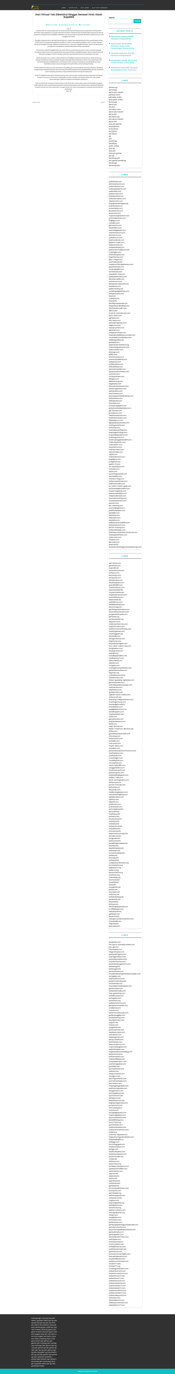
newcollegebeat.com (117, 230)
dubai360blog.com (116, 1120)
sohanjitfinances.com (117, 1246)
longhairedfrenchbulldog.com (120, 1052)
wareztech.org (114, 1000)
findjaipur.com (114, 220)
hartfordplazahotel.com (118, 906)
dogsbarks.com (115, 384)
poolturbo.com (115, 804)
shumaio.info (114, 858)
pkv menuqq (41, 1343)
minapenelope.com (116, 247)
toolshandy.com (115, 755)
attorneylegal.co (115, 1108)
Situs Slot (73, 8)
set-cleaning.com (116, 505)
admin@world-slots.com (69, 25)
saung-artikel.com (116, 1039)
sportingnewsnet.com (117, 1078)
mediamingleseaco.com (118, 792)
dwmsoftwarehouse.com (119, 386)
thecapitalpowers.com (118, 1256)
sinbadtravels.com (116, 996)
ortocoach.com (115, 1220)
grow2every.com (115, 413)
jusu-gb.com (114, 947)
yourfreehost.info (115, 262)
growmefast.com (116, 1125)
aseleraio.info (114, 1176)
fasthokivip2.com (115, 1042)
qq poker (41, 1352)
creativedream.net (116, 714)
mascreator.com (115, 444)
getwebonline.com (116, 719)
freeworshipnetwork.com (119, 347)
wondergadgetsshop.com (119, 291)
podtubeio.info (114, 850)
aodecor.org (114, 870)
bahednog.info (114, 966)
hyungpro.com (114, 1076)
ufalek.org (113, 1132)
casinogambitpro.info (117, 957)
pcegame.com (115, 462)
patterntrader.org (116, 1156)
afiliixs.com (113, 354)
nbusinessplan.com (116, 582)
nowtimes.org (114, 875)
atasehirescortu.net (117, 1100)
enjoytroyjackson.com (117, 388)
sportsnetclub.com (116, 1030)
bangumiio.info (114, 838)
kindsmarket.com (116, 738)
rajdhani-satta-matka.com (119, 694)
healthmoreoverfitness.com (120, 629)
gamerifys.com (115, 565)
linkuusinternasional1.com (119, 284)
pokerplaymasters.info (118, 959)
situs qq (112, 148)
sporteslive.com (115, 1083)
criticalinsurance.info (117, 675)
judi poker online (115, 97)
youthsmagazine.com (117, 1064)
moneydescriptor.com (118, 1061)
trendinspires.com (116, 760)
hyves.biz (112, 885)
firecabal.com (114, 403)
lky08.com (113, 724)
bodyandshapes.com (117, 530)
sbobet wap (45, 1359)
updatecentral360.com (118, 1169)
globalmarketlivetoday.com (120, 408)
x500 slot (50, 1327)
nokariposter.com (116, 677)
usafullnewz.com (115, 181)
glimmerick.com (115, 225)
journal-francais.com (117, 785)
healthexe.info (114, 814)
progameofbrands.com (118, 614)
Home (64, 8)
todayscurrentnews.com (118, 1261)
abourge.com (114, 352)
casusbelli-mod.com (117, 274)
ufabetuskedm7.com (117, 1288)
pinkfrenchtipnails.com (118, 1088)
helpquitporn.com (116, 420)
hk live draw (113, 129)
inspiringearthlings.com (118, 432)
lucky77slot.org (115, 1122)
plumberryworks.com (117, 1227)
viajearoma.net (115, 325)
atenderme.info (115, 836)
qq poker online (42, 1320)
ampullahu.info (114, 828)
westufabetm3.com (116, 1300)
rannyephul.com (115, 763)
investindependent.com (118, 435)
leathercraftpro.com (117, 1210)
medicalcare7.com (116, 658)
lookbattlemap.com (117, 1017)
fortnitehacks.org (116, 865)
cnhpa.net (113, 1159)
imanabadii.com (115, 921)
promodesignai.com (117, 508)
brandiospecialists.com (118, 656)
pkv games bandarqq (117, 160)
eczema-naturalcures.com (119, 313)
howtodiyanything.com (118, 430)
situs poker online (116, 99)
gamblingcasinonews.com (119, 609)
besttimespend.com (117, 1195)
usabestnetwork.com (117, 1003)
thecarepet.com (115, 949)
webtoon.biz (113, 1071)
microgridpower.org (117, 1212)
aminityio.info (114, 821)
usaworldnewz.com (116, 186)
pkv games (45, 1341)
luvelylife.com (114, 741)
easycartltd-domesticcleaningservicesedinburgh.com (125, 545)
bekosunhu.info (115, 841)
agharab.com (114, 330)
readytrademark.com (117, 496)
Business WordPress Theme (87, 1371)
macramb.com (115, 743)
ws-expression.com (116, 466)
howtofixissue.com (116, 597)
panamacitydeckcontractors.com (122, 751)
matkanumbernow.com (118, 624)
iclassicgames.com (116, 1037)
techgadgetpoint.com (117, 1113)
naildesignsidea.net (116, 340)
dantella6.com (114, 636)
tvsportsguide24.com (117, 1115)
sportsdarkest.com (116, 1069)
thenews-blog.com (116, 479)
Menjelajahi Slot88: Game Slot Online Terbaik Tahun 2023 (124, 61)
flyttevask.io (113, 902)
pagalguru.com (115, 459)
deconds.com (114, 542)
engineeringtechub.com (118, 1103)
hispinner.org (114, 673)
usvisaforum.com (115, 237)
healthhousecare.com (117, 415)
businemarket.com (116, 1056)
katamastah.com (116, 1171)
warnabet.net (114, 892)
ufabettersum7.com (117, 1276)
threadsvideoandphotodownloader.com (125, 974)
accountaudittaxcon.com (119, 1188)
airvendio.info (114, 811)
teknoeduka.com (115, 476)
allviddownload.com (117, 604)
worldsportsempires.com (119, 1166)
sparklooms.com (115, 1251)
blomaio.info (113, 846)
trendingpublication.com (118, 1268)
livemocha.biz (114, 880)
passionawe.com (115, 1222)
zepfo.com (113, 471)
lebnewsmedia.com (116, 279)
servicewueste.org (116, 619)
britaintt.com (114, 539)
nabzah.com (114, 663)
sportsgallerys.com (116, 1093)
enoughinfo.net (115, 887)
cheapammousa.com (117, 332)
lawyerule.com (114, 790)
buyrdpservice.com (116, 1020)
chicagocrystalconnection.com (121, 919)
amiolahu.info (114, 824)
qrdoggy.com (114, 1142)
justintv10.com (114, 787)
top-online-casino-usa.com (120, 646)
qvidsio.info (113, 855)
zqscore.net (113, 1173)
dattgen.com (114, 379)
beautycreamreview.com (119, 371)
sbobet (53, 1359)
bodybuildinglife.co (116, 1139)
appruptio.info (114, 926)
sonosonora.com (115, 281)
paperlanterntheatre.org (119, 345)
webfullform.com (115, 602)
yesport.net (113, 1022)
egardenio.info (114, 1181)
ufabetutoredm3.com (117, 1290)
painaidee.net (114, 1066)
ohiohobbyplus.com (116, 254)
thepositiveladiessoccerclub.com (122, 335)
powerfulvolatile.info (117, 853)
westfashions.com (116, 753)
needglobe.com (115, 1217)
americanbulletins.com (118, 359)
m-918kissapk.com (116, 909)
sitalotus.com (114, 1161)
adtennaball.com (115, 660)
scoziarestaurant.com (117, 501)
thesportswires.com (117, 1074)
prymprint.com (115, 1190)
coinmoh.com (114, 374)
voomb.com (113, 1110)
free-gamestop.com (117, 993)
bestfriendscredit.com (118, 308)
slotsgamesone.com (117, 638)
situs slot (44, 1334)
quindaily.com (114, 513)
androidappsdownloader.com (120, 685)
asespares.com (115, 362)
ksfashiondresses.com (117, 1154)
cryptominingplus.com (118, 1047)
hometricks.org (115, 1208)
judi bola (48, 1357)
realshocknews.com (117, 1147)
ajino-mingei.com (116, 259)
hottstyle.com (114, 427)
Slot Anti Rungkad (99, 8)
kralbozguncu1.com (116, 437)
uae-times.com (115, 563)
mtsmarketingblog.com (118, 794)
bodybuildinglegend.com (118, 775)
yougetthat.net (115, 1027)
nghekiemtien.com (116, 797)
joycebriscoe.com (116, 211)
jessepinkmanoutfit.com (118, 1005)
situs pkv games (115, 124)
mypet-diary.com (116, 746)
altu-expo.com (115, 320)
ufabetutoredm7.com (117, 1293)
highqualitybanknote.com (119, 423)
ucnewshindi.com (115, 983)
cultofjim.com (114, 223)
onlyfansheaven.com (117, 721)
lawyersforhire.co (116, 1054)
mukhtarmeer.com (116, 449)
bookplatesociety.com (118, 276)
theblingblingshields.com (119, 1086)
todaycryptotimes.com (118, 481)
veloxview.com (114, 1298)
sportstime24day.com (117, 1081)
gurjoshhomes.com (116, 267)
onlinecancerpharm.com (119, 1130)
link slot (112, 107)
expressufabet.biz (116, 590)
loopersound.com (116, 245)
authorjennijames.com (117, 323)
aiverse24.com (115, 518)
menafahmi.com (115, 447)
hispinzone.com (115, 641)
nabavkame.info (115, 911)
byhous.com (113, 904)
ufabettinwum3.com (117, 1281)
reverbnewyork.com (117, 233)
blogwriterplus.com (116, 952)
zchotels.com (114, 469)
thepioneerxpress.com (118, 595)
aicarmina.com (115, 213)
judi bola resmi (114, 95)
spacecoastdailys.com (118, 493)
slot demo (113, 131)
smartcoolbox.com (116, 1244)
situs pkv (112, 151)
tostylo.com (113, 1025)
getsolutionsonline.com (118, 670)
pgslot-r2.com (114, 464)
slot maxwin (36, 1330)
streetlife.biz (114, 882)
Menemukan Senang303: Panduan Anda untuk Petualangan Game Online (122, 46)
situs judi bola (114, 126)
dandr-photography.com (119, 780)
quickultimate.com (116, 1232)
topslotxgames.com (117, 631)
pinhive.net (113, 889)
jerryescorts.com (115, 1105)
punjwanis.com (115, 942)
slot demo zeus (115, 109)
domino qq (113, 87)
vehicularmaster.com (117, 198)
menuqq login (36, 1318)
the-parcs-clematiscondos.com (122, 944)
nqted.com (113, 454)
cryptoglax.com (115, 252)
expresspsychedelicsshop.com (121, 396)
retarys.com (114, 1010)
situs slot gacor (47, 1330)
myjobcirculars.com (117, 626)
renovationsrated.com (118, 498)
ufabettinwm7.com (116, 1278)
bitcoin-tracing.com (117, 527)
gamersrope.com (116, 988)
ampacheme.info (115, 826)
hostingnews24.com (117, 425)
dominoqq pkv (114, 158)
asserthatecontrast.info (118, 833)
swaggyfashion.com (117, 768)
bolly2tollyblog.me (116, 897)
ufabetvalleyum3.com (117, 1295)
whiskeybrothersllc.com (118, 1303)
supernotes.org (115, 1164)
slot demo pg (114, 117)
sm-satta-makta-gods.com (120, 486)
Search (112, 17)
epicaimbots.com (116, 391)
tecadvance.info (115, 819)
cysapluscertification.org (119, 863)
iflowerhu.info (114, 916)
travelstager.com (116, 758)
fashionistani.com (116, 398)
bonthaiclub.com (115, 272)
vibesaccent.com (116, 201)
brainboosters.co (115, 206)
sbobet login (35, 1359)
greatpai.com (114, 342)
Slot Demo (85, 8)
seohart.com (114, 503)
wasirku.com (114, 799)
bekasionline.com (116, 580)
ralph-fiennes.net (116, 726)
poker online (114, 146)
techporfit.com (115, 578)
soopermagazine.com (117, 491)
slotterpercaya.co (116, 1242)
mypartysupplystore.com (119, 215)
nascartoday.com (116, 452)
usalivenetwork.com (117, 979)
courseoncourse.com (117, 961)
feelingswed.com (115, 401)
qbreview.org (114, 617)
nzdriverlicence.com (117, 457)
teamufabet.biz (115, 599)
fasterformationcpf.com (118, 1013)
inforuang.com (114, 736)
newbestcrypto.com (117, 1032)
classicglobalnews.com (118, 535)
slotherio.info (114, 860)
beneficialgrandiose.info (118, 843)
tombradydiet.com (116, 269)
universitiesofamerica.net (119, 612)
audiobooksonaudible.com (119, 522)
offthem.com (114, 573)
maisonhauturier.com (117, 442)
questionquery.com (116, 772)
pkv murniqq (52, 1343)
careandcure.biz (115, 1198)
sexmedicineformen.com (119, 1237)
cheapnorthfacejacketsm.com (121, 264)
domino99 (52, 1352)
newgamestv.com (116, 1091)
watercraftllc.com (116, 349)
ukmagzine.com (115, 998)
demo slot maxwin (116, 92)
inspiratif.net (114, 568)
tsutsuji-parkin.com (116, 328)
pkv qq (111, 155)
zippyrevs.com (114, 621)
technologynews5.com (118, 474)
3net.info (112, 296)
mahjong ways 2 (45, 1339)
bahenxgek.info (115, 969)
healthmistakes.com (117, 1151)
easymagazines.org (116, 1203)
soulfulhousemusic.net (117, 1249)
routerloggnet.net (116, 634)
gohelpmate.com (116, 692)
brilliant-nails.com (116, 777)
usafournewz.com (116, 194)
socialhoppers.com (116, 712)
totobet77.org (114, 1266)
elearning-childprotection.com (121, 699)
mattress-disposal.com (118, 1134)
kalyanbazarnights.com (118, 643)
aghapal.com (114, 318)
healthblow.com (115, 690)
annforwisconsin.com (117, 218)
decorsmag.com (115, 607)
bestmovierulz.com (116, 240)
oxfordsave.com (115, 1035)
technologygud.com (117, 1144)
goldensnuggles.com (117, 1015)
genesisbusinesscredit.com (119, 733)
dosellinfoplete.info (116, 848)
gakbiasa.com (114, 914)
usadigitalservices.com (118, 709)
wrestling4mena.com (117, 702)
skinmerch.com (115, 235)
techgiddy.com (115, 976)
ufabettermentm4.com (118, 1273)
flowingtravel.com (116, 651)
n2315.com (113, 716)
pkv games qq (40, 1348)
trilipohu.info (113, 923)
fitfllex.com (113, 731)
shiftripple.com (115, 1239)
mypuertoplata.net (116, 592)
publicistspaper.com (117, 510)
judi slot (46, 1325)
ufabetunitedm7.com (117, 1285)
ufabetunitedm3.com (117, 1283)
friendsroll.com (115, 286)
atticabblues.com (116, 367)
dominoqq (113, 90)
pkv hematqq (37, 1345)
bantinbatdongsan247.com (120, 964)
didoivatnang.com (116, 381)
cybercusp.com (115, 537)
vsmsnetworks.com (116, 570)
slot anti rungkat (37, 1336)
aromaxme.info (115, 831)
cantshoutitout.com (117, 587)
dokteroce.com (115, 782)
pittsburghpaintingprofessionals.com (123, 1225)
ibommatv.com (115, 575)
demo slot (113, 104)
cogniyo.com (114, 1200)
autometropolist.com (117, 369)
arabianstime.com (116, 364)
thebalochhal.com (116, 196)
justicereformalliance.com (119, 250)
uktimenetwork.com (117, 184)
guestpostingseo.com (117, 954)
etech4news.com (116, 393)
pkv (110, 138)
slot (55, 1327)
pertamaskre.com (116, 971)
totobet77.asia (115, 1264)
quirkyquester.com (116, 1234)
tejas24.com (114, 802)
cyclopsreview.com (116, 376)
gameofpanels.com (116, 682)
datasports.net (115, 1098)
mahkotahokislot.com (117, 1127)
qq (110, 136)
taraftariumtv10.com (117, 770)
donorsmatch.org (116, 872)
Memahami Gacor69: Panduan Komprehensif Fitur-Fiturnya (124, 69)
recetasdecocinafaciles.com (120, 337)
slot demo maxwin (116, 119)
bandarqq (113, 143)
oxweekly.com (114, 748)
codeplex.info (114, 298)
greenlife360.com (116, 585)
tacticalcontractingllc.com (119, 1254)
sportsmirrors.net (116, 1095)
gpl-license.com (115, 410)
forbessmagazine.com (118, 406)
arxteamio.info (114, 1183)
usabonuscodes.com (117, 483)
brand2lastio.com (116, 707)
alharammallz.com (116, 357)
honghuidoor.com (116, 648)
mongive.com (114, 665)
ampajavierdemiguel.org (118, 203)
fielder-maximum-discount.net (121, 729)
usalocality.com (115, 191)
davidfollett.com (115, 228)
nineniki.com (114, 653)
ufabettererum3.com (117, 1271)
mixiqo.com (113, 1215)
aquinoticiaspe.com (116, 1049)
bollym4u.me (114, 894)
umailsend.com (115, 1008)
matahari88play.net (117, 1059)
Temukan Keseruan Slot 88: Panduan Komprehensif (123, 54)
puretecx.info (114, 816)
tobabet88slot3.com (117, 1259)
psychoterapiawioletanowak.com (122, 1229)
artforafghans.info (116, 809)
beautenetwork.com (117, 525)
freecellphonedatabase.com (120, 986)
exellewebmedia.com (117, 991)
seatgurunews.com (116, 293)
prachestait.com (115, 807)
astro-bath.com (115, 315)
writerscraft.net (115, 697)
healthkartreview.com (117, 418)
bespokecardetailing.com (119, 306)
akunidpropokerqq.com (118, 303)
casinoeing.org (114, 877)
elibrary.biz (113, 310)
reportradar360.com (117, 765)
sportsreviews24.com (117, 1117)
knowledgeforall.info (117, 704)
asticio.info (113, 1178)
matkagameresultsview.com (120, 668)
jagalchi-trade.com (116, 242)
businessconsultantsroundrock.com (123, 532)
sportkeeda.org (115, 1193)
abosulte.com (114, 515)
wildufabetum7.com (117, 1305)
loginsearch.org (115, 867)
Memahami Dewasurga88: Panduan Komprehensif (122, 37)
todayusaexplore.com (117, 189)
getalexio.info (114, 1186)
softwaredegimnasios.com (119, 488)
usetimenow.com (115, 687)
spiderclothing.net (116, 289)
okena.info (113, 301)
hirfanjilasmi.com (115, 1205)
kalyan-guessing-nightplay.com (121, 680)
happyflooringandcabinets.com (121, 1137)
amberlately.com (116, 208)
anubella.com (114, 520)
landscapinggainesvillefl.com (120, 440)
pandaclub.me (114, 899)
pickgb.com (113, 1149)
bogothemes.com (116, 257)
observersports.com (117, 1044)
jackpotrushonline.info (117, 981)
